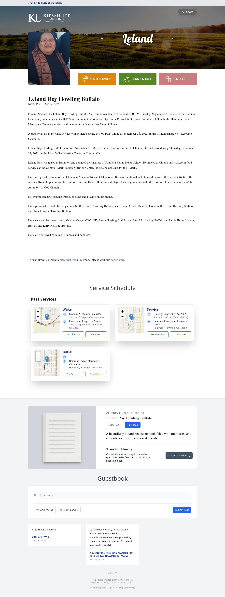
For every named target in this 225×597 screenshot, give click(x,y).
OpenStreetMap (116, 587)
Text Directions (73, 334)
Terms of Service (121, 582)
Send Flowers (96, 374)
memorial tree (68, 260)
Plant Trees (96, 334)
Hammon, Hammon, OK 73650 (170, 327)
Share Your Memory (179, 455)
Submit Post (182, 509)
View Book (114, 424)
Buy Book (133, 424)
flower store (117, 260)
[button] (47, 317)
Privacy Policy (103, 582)
